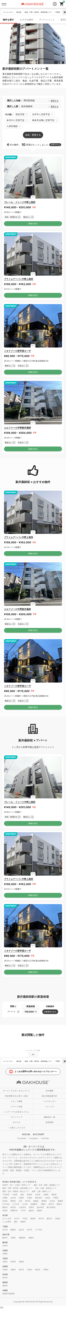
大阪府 (5, 1258)
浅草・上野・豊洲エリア (41, 1191)
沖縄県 (5, 1290)
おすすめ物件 (26, 19)
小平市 (23, 1210)
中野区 (55, 1198)
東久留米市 (51, 1207)
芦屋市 (46, 1269)
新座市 (33, 1218)
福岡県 (5, 1282)
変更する (54, 101)
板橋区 (36, 1201)
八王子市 (15, 1204)
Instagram (33, 1138)
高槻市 (21, 1262)
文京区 (37, 1194)
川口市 (16, 1218)
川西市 (29, 1269)
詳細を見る (33, 223)
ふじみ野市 (6, 1222)
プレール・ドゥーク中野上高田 (19, 202)
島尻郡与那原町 (8, 1293)
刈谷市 (5, 1246)
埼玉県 (5, 1215)
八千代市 (38, 1230)
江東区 (5, 1198)
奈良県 (5, 1274)
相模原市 (22, 1238)
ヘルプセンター (49, 1101)
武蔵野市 (33, 1204)
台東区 (46, 1194)
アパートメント (47, 19)
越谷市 (49, 1218)
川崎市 (13, 1238)
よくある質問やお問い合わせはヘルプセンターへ (36, 1071)
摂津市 (13, 1262)
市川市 (5, 1230)
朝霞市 (23, 1222)
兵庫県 (5, 1266)
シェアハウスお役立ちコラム (16, 1112)
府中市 (51, 1204)
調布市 (5, 1207)
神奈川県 (5, 1234)
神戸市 (21, 1269)
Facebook (21, 1138)
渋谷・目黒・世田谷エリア (45, 1188)
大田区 (29, 1198)
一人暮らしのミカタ (16, 1127)
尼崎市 (13, 1269)
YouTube (45, 1138)
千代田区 (5, 1194)
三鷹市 (43, 1204)
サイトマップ (16, 1117)
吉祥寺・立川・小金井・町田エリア (16, 1185)
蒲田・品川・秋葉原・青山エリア (15, 1191)
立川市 (25, 1204)
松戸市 (29, 1230)
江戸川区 (5, 1204)
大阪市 (5, 1262)
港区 (22, 1194)
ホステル (16, 1122)
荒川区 (27, 1201)
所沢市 (41, 1218)
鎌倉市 (31, 1238)
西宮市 (37, 1269)
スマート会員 (16, 1106)
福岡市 (5, 1285)
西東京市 (14, 1210)
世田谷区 (38, 1198)
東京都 (5, 1182)
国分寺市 (40, 1207)
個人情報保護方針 (49, 1096)
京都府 (5, 1250)
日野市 (31, 1207)
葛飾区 (60, 1201)
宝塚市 (5, 1269)
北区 (20, 1201)
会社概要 (49, 1090)
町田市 (13, 1207)
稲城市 (39, 1210)
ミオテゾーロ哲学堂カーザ (17, 350)
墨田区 (54, 1194)
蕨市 (16, 1222)
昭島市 (59, 1204)
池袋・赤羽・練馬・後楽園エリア (46, 1185)
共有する (54, 144)
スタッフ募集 (16, 1101)
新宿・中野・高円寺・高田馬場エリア (17, 1188)
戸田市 (25, 1218)
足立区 (52, 1201)
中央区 (15, 1194)
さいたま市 (6, 1218)
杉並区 (5, 1201)
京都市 (5, 1254)
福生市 (31, 1210)
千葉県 (5, 1226)
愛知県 (5, 1242)
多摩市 (5, 1210)
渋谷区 (47, 1198)
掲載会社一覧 (49, 1117)
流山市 (21, 1230)
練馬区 (44, 1201)
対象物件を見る (50, 1012)
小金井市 (22, 1207)
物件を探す (8, 19)
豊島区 (13, 1201)
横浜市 (5, 1238)
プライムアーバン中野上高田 (18, 279)
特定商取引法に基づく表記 (16, 1096)
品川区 (13, 1198)
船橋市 (13, 1230)
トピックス (49, 1106)
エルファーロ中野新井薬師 (17, 427)
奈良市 (5, 1277)
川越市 (57, 1218)
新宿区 (29, 1194)
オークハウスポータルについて (16, 1090)
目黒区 (21, 1198)
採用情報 (49, 1122)
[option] (33, 177)
